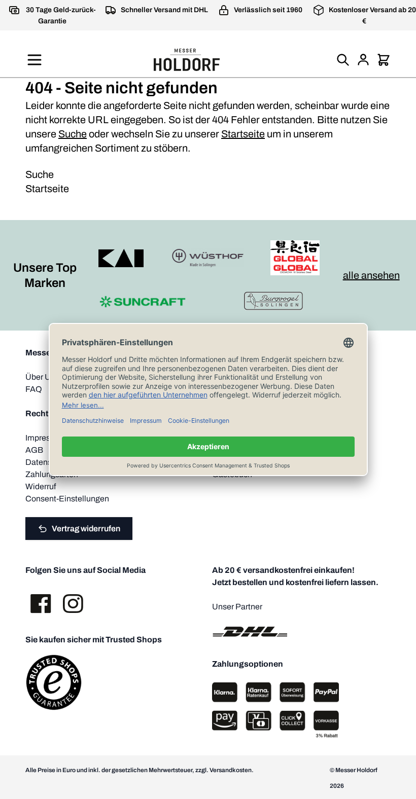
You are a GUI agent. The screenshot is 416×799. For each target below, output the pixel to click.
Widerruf (40, 486)
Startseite (243, 133)
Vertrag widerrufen (86, 528)
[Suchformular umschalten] (343, 60)
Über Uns (42, 377)
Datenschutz (48, 462)
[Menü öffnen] (34, 60)
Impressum (45, 437)
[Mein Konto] (363, 60)
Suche (72, 133)
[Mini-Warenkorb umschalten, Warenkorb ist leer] (383, 60)
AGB (34, 450)
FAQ (33, 389)
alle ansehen (371, 275)
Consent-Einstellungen (67, 498)
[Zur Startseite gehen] (187, 60)
